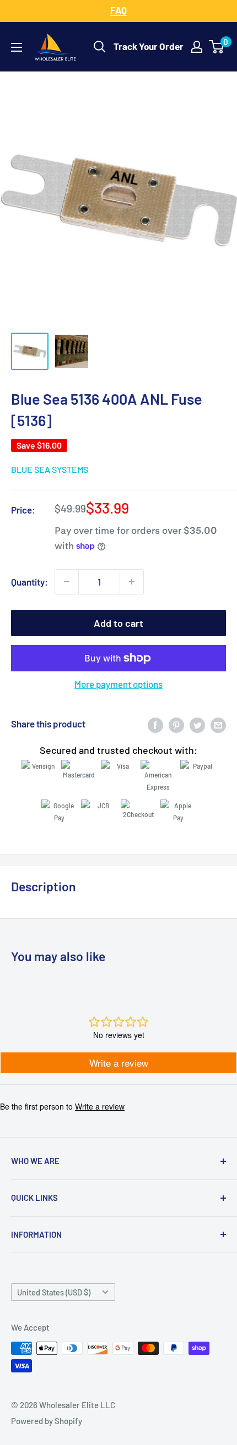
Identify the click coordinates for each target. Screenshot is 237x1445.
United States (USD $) (53, 1292)
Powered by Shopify (46, 1421)
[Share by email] (218, 724)
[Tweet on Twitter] (197, 724)
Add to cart (118, 623)
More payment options (118, 684)
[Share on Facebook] (155, 724)
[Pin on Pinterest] (176, 724)
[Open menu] (16, 47)
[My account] (196, 47)
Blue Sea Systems (49, 469)
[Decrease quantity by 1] (66, 582)
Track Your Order (149, 46)
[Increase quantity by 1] (131, 582)
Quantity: (29, 581)
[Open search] (100, 47)
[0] (217, 46)
